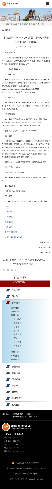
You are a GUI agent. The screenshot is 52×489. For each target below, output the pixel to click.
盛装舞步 (17, 323)
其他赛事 (17, 346)
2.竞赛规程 (9, 217)
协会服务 (14, 24)
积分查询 (15, 359)
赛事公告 (32, 24)
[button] (8, 290)
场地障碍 (17, 319)
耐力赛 (16, 331)
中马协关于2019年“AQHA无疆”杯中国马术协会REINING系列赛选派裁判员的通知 (27, 262)
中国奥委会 (29, 414)
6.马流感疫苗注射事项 (13, 237)
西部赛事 (41, 24)
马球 (15, 338)
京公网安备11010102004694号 (27, 463)
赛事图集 (15, 352)
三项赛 (16, 327)
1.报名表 (8, 212)
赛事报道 (15, 311)
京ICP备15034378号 (14, 468)
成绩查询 (15, 356)
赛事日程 (15, 308)
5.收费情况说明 (11, 232)
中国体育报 (33, 417)
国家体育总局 (18, 414)
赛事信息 (23, 24)
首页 (7, 24)
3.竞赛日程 (9, 222)
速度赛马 (17, 334)
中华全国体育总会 (19, 417)
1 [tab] (26, 19)
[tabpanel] (26, 14)
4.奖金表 (8, 227)
